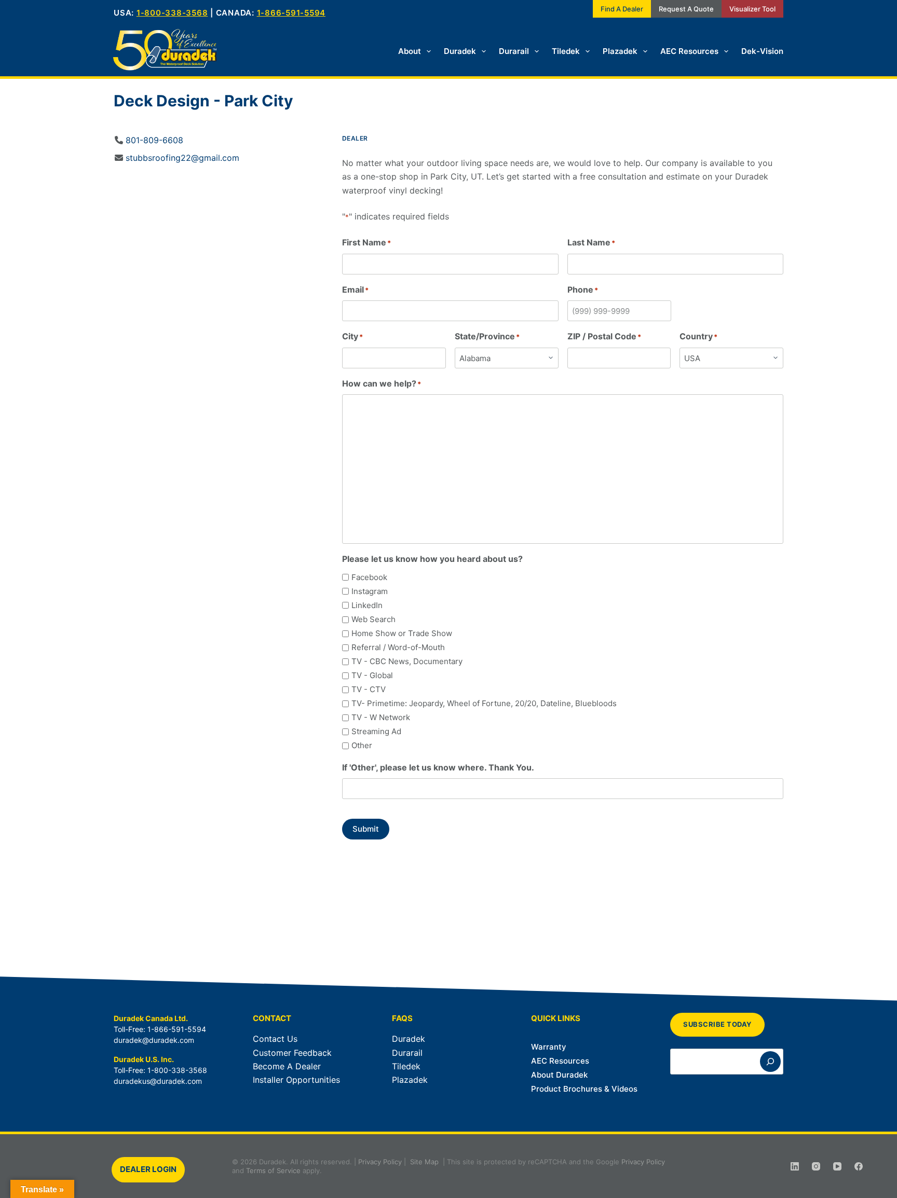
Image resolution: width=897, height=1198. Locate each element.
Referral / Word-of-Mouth (398, 647)
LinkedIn (367, 605)
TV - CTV (368, 689)
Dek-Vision (762, 51)
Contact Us (275, 1039)
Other (361, 745)
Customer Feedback (292, 1053)
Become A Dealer (287, 1066)
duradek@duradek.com (154, 1040)
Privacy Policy (380, 1162)
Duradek (460, 51)
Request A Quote (686, 9)
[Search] (770, 1061)
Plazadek (620, 51)
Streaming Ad (376, 731)
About (409, 51)
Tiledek (566, 51)
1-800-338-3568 (172, 13)
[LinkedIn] (795, 1166)
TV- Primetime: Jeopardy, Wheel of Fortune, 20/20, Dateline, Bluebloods (484, 703)
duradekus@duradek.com (158, 1081)
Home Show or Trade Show (401, 633)
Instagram (369, 591)
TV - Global (372, 675)
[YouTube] (837, 1166)
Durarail (514, 51)
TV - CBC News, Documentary (407, 661)
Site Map (424, 1162)
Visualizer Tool (752, 9)
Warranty (548, 1047)
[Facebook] (858, 1166)
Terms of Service (273, 1170)
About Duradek (559, 1075)
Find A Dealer (622, 9)
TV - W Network (380, 717)
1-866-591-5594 (291, 13)
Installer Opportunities (296, 1080)
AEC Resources (689, 51)
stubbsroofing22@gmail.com (182, 158)
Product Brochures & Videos (584, 1089)
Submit (365, 829)
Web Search (373, 619)
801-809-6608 (154, 140)
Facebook (369, 577)
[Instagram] (816, 1166)
